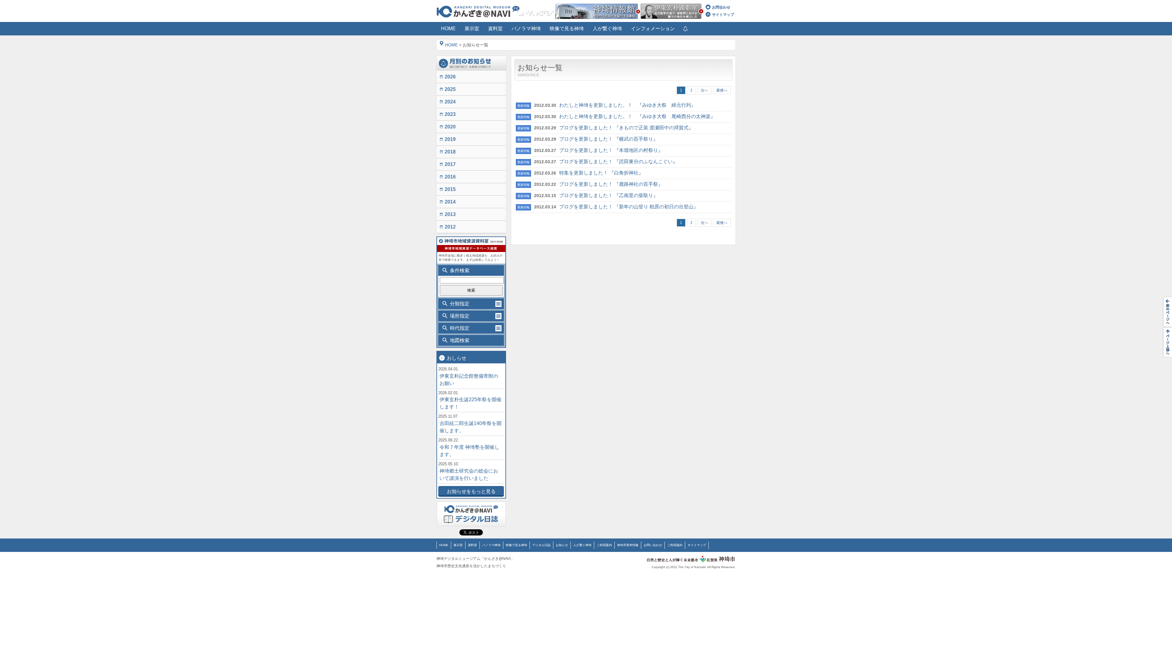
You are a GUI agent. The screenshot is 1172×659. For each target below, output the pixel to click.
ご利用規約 (674, 545)
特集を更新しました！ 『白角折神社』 (601, 172)
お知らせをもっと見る (471, 491)
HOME (451, 44)
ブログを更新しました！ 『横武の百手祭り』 (608, 139)
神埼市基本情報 (627, 545)
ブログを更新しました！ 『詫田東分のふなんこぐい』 (618, 161)
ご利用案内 (604, 545)
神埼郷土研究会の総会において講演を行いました (469, 474)
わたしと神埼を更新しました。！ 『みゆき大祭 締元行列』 (627, 105)
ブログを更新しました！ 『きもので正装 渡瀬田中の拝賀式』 (626, 127)
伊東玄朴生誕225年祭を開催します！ (470, 403)
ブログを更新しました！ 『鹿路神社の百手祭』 (611, 184)
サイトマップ (723, 15)
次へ (704, 90)
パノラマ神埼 (491, 545)
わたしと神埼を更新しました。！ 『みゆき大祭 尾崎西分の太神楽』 (637, 116)
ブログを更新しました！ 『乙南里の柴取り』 (608, 195)
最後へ (721, 90)
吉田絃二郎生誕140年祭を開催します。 (470, 427)
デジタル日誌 (541, 545)
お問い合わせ (653, 545)
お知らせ (562, 545)
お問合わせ (721, 7)
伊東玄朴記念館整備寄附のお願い (469, 379)
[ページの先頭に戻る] (1166, 342)
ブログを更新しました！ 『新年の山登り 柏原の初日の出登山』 (628, 206)
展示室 (458, 545)
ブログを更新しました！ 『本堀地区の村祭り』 (611, 150)
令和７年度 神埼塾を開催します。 (469, 451)
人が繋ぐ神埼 (582, 545)
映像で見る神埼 (516, 545)
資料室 (472, 545)
